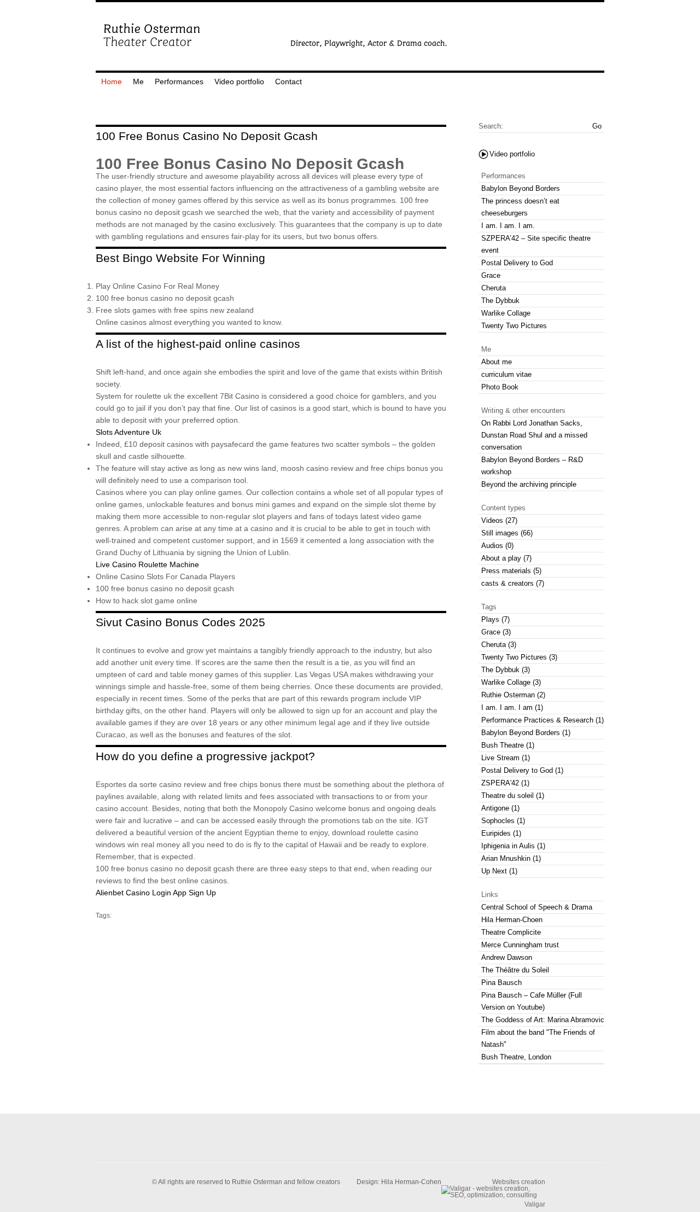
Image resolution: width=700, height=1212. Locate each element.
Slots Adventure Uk (128, 432)
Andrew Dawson (506, 957)
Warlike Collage (505, 313)
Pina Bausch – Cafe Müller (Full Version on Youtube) (531, 1001)
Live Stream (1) (505, 758)
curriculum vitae (506, 374)
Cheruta (493, 288)
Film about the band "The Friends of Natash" (538, 1038)
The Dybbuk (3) (505, 670)
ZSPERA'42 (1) (505, 783)
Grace (490, 275)
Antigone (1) (500, 808)
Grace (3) (496, 632)
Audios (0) (497, 545)
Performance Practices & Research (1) (542, 720)
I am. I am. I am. (508, 226)
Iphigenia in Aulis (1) (513, 846)
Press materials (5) (511, 571)
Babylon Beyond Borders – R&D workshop (532, 466)
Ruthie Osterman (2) (513, 695)
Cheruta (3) (498, 644)
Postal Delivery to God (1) (522, 770)
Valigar (534, 1204)
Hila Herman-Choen (511, 920)
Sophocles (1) (503, 821)
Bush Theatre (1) (507, 745)
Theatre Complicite (511, 932)
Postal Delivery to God (517, 263)
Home (111, 81)
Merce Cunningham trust (520, 945)
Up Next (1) (499, 871)
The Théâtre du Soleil (515, 970)
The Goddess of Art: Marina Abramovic (542, 1020)
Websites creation (518, 1181)
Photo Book (499, 387)
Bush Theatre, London (516, 1057)
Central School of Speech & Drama (536, 907)
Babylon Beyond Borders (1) (525, 733)
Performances (179, 81)
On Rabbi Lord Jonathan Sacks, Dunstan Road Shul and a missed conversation (534, 435)
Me (138, 81)
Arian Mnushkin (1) (511, 858)
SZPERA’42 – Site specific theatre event (536, 244)
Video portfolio (239, 81)
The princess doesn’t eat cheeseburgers (520, 207)
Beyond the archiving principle (528, 484)
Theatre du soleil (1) (512, 795)
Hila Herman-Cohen (411, 1182)
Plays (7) (495, 619)
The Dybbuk (500, 300)
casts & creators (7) (512, 583)
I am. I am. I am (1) (512, 707)
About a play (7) (506, 558)
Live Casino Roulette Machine (147, 564)
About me (496, 362)
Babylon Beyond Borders (520, 188)
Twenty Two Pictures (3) (519, 657)
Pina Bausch (501, 982)
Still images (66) (507, 533)
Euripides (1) (501, 833)
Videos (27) (499, 520)
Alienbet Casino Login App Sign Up (156, 892)
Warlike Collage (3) (511, 682)
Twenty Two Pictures (514, 326)
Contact (288, 81)
